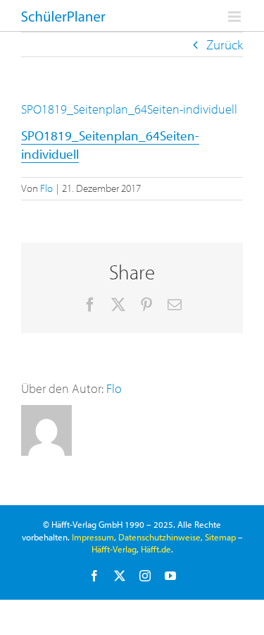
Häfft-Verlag (114, 549)
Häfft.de (156, 549)
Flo (46, 188)
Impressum (93, 537)
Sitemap (220, 537)
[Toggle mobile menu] (235, 16)
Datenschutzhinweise (159, 537)
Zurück (224, 44)
